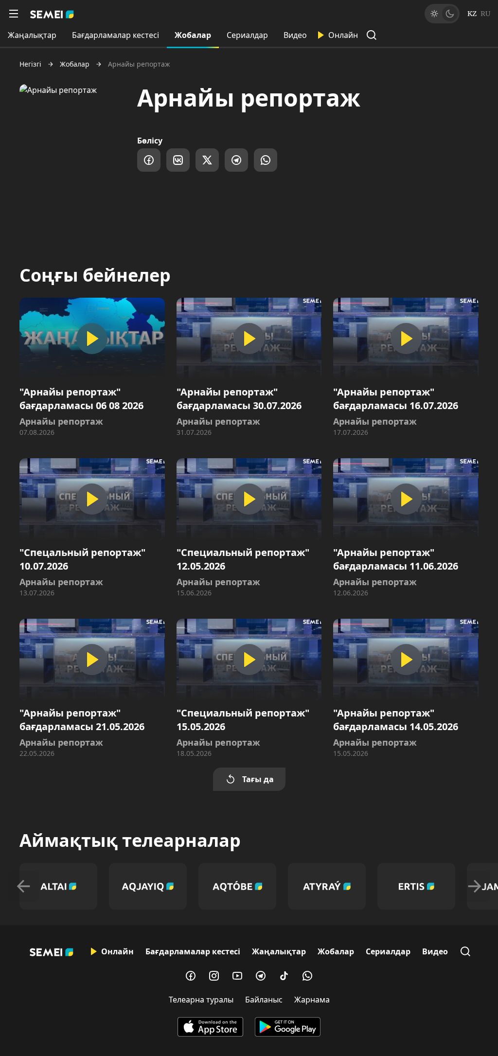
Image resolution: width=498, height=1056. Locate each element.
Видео (295, 35)
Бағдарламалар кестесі (115, 35)
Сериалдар (247, 35)
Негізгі (30, 64)
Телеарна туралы (201, 999)
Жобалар (193, 35)
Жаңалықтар (32, 35)
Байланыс (264, 999)
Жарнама (312, 999)
